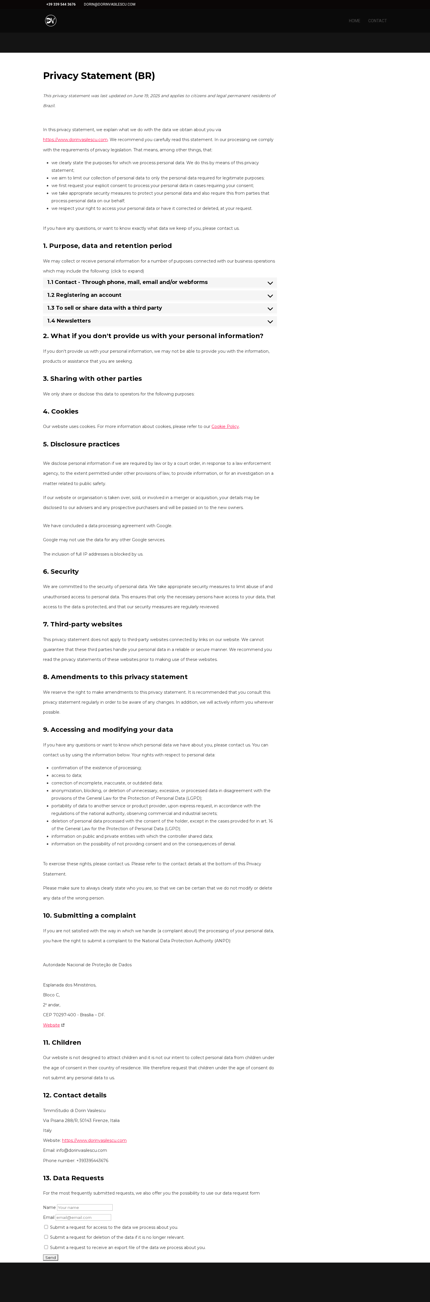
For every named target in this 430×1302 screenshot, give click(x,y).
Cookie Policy (225, 426)
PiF (415, 1275)
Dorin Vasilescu (383, 1275)
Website (51, 1025)
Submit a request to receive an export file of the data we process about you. (127, 1247)
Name (49, 1207)
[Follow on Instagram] (228, 1274)
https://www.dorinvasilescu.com (75, 139)
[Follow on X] (215, 1274)
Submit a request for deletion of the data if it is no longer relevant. (117, 1237)
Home (354, 21)
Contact (377, 21)
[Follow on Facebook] (201, 1274)
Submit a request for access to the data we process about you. (113, 1227)
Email (48, 1217)
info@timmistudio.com (356, 1285)
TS (405, 1275)
